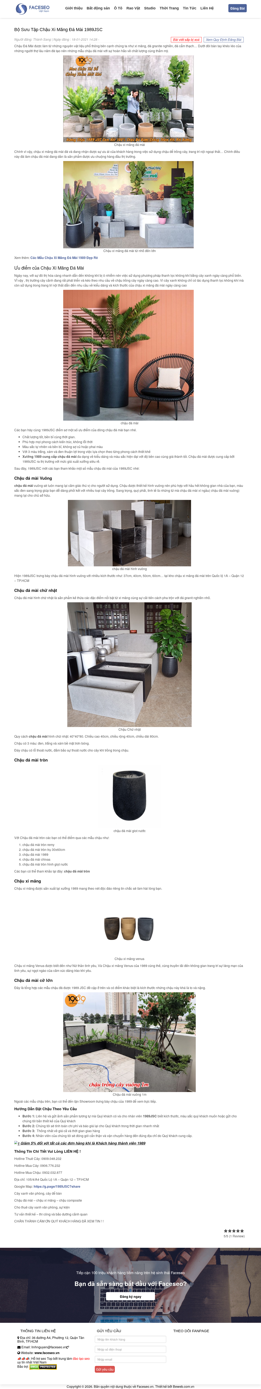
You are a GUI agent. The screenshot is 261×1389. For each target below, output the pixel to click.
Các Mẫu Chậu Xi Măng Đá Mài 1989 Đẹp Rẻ (64, 257)
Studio (150, 8)
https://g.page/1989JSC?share (57, 1186)
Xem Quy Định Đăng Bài (223, 39)
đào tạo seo (81, 1358)
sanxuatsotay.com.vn (32, 1379)
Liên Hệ (207, 8)
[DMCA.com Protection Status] (43, 1366)
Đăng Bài (237, 8)
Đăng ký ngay (130, 1296)
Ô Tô (118, 8)
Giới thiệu (74, 8)
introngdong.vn (28, 1373)
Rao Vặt (133, 8)
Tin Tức (189, 8)
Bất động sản (98, 8)
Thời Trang (169, 8)
